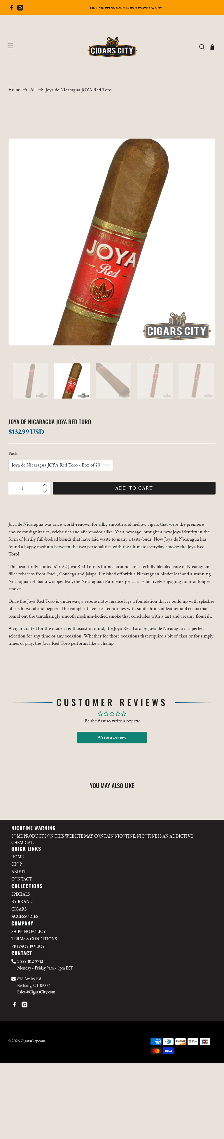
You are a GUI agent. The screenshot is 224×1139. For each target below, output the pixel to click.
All (33, 89)
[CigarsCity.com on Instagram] (20, 9)
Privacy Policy (28, 946)
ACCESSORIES (24, 916)
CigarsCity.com (33, 1041)
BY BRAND (22, 901)
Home (14, 89)
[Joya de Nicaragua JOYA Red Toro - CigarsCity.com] (112, 242)
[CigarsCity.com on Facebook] (11, 9)
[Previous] (73, 357)
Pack (13, 453)
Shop (16, 864)
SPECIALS (20, 894)
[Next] (150, 357)
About (18, 872)
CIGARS (19, 909)
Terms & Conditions (34, 939)
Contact (21, 879)
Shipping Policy (28, 931)
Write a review (112, 737)
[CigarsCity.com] (112, 47)
